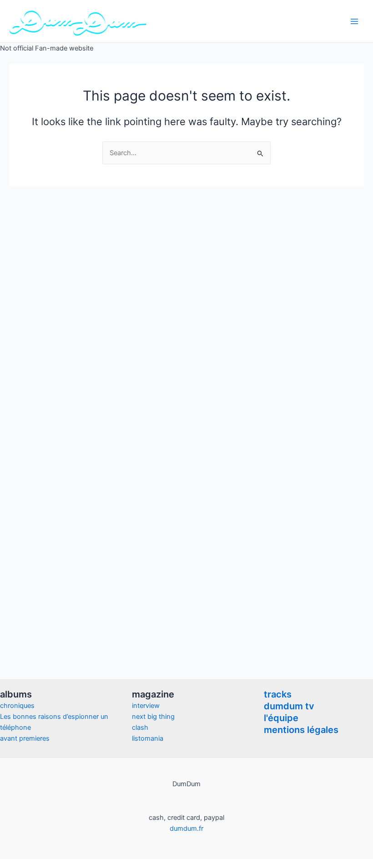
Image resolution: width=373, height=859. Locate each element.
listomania (147, 738)
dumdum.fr (186, 828)
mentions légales (301, 729)
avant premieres (25, 738)
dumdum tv (289, 706)
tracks (278, 694)
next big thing (153, 716)
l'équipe (281, 717)
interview (146, 706)
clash (140, 727)
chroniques (17, 706)
